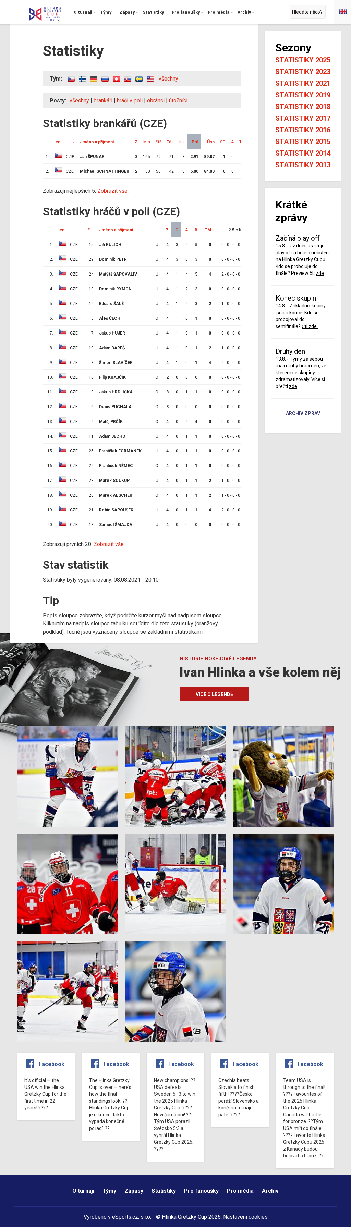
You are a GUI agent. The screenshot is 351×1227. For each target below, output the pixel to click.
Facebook (51, 1064)
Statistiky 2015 (302, 141)
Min (146, 141)
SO (223, 141)
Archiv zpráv (303, 413)
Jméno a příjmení (97, 141)
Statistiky (164, 1191)
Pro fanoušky (201, 1191)
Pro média (240, 1191)
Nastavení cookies (245, 1217)
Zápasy (133, 1191)
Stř (158, 141)
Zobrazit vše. (113, 190)
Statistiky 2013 (302, 165)
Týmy (109, 1191)
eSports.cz (125, 1217)
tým (58, 141)
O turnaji (83, 1191)
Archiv (270, 1191)
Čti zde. (310, 326)
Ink (182, 141)
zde (320, 273)
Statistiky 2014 (302, 153)
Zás (170, 141)
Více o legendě (214, 694)
